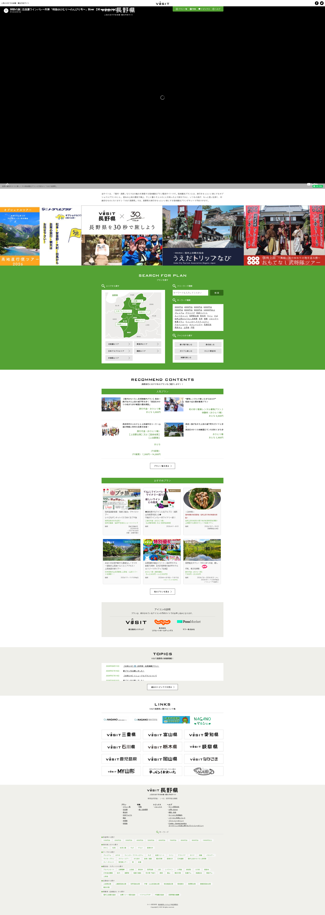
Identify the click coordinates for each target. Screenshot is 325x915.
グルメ (140, 848)
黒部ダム (178, 327)
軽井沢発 (178, 873)
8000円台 (188, 310)
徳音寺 (206, 870)
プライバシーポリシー (176, 821)
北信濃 (125, 809)
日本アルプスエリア (123, 311)
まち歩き (137, 859)
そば (216, 316)
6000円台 (208, 307)
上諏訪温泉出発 (121, 884)
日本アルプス (127, 815)
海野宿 (127, 873)
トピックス (205, 9)
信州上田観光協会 (109, 895)
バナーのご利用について (177, 818)
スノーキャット (181, 316)
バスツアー (213, 319)
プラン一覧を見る (161, 466)
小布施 (179, 870)
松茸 (114, 848)
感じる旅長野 (143, 809)
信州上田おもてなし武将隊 (186, 319)
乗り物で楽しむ (186, 344)
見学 (201, 319)
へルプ (217, 9)
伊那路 (125, 823)
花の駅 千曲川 (150, 873)
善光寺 (203, 316)
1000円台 (106, 840)
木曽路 (125, 821)
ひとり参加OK (210, 351)
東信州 (125, 812)
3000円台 (179, 307)
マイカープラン (108, 859)
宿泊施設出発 (168, 884)
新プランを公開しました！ (133, 671)
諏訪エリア (140, 320)
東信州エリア (144, 312)
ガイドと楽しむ (186, 351)
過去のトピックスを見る (161, 687)
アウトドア (190, 313)
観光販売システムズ (164, 904)
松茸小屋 (123, 848)
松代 (118, 873)
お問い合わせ (173, 809)
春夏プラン (179, 322)
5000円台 (198, 307)
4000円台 (188, 307)
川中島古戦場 (108, 873)
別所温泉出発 (135, 884)
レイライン (169, 870)
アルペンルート (181, 325)
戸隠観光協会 (159, 895)
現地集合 (180, 884)
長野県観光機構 (173, 895)
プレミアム (179, 313)
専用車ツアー (123, 862)
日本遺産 (180, 859)
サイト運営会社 (174, 807)
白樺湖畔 (122, 870)
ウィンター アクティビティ (197, 322)
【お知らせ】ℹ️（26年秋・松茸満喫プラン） (141, 666)
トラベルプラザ (145, 895)
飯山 (168, 873)
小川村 (197, 870)
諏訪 (124, 818)
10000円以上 (209, 310)
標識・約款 (172, 812)
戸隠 (192, 327)
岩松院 (188, 870)
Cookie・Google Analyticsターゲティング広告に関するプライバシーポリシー (186, 825)
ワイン (210, 316)
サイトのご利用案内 (175, 815)
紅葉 (139, 862)
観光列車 (159, 859)
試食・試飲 (148, 859)
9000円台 (198, 310)
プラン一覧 (182, 9)
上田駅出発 (107, 884)
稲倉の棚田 (137, 873)
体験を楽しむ (186, 357)
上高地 (186, 327)
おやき (118, 855)
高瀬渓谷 (208, 325)
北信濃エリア (137, 301)
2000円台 (118, 840)
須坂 (161, 873)
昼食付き (150, 848)
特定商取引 (174, 904)
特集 (194, 9)
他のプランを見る (161, 591)
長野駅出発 (194, 316)
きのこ (105, 848)
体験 (206, 319)
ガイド (192, 855)
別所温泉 (150, 870)
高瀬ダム (188, 873)
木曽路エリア (121, 324)
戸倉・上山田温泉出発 (151, 884)
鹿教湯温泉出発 (205, 884)
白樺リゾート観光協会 (127, 895)
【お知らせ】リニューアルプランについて (140, 675)
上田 (159, 870)
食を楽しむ (210, 344)
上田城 (131, 870)
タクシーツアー (196, 325)
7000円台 (179, 310)
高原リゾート (202, 313)
